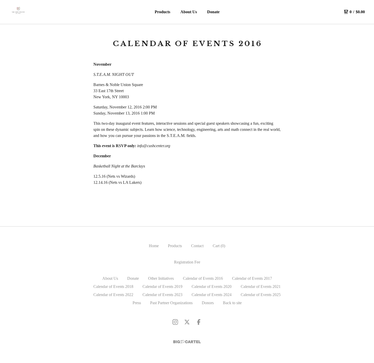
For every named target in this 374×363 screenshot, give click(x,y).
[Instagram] (175, 322)
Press (137, 303)
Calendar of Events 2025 (261, 294)
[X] (187, 322)
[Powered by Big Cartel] (187, 341)
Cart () (219, 246)
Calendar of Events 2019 (162, 286)
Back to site (232, 303)
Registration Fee (187, 262)
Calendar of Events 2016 (203, 278)
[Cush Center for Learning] (18, 12)
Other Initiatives (161, 278)
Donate (213, 12)
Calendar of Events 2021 (261, 286)
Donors (208, 303)
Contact (197, 246)
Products (162, 12)
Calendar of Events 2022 (113, 294)
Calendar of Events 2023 (162, 294)
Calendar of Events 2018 (113, 286)
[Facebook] (199, 322)
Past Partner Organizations (171, 303)
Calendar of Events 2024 (212, 294)
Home (154, 246)
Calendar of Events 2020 (212, 286)
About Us (188, 12)
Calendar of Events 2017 (252, 278)
